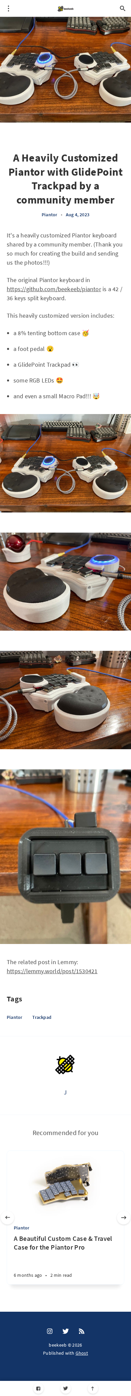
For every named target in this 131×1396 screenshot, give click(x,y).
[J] (65, 1065)
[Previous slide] (7, 1217)
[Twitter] (65, 1388)
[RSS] (81, 1332)
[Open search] (122, 8)
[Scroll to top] (93, 1388)
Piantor (49, 214)
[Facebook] (38, 1388)
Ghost (82, 1353)
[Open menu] (8, 8)
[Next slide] (123, 1217)
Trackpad (41, 1017)
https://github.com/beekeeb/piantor (54, 289)
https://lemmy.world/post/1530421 (52, 971)
